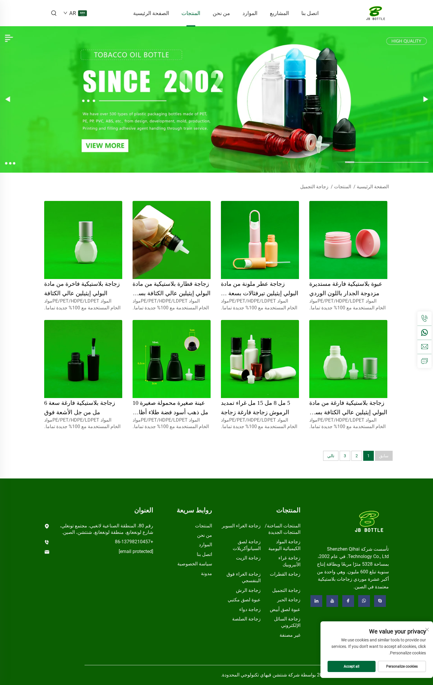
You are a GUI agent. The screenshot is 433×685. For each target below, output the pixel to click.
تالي (330, 455)
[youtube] (332, 601)
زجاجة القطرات (285, 574)
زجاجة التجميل (314, 186)
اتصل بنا (310, 13)
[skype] (380, 601)
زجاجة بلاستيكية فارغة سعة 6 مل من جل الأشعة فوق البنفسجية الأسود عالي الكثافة (80, 412)
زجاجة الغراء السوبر (241, 526)
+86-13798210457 (134, 541)
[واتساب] (424, 333)
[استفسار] (424, 361)
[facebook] (348, 601)
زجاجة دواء (250, 609)
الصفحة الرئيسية (151, 13)
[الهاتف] (424, 318)
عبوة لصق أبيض (285, 609)
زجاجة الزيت (248, 558)
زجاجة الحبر (288, 600)
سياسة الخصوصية (194, 564)
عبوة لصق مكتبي (244, 600)
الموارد (249, 13)
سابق (384, 455)
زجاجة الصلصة (246, 619)
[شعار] (369, 521)
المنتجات (190, 13)
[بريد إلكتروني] (424, 347)
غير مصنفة (290, 635)
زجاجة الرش (248, 590)
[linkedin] (316, 601)
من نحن (221, 13)
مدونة (206, 573)
